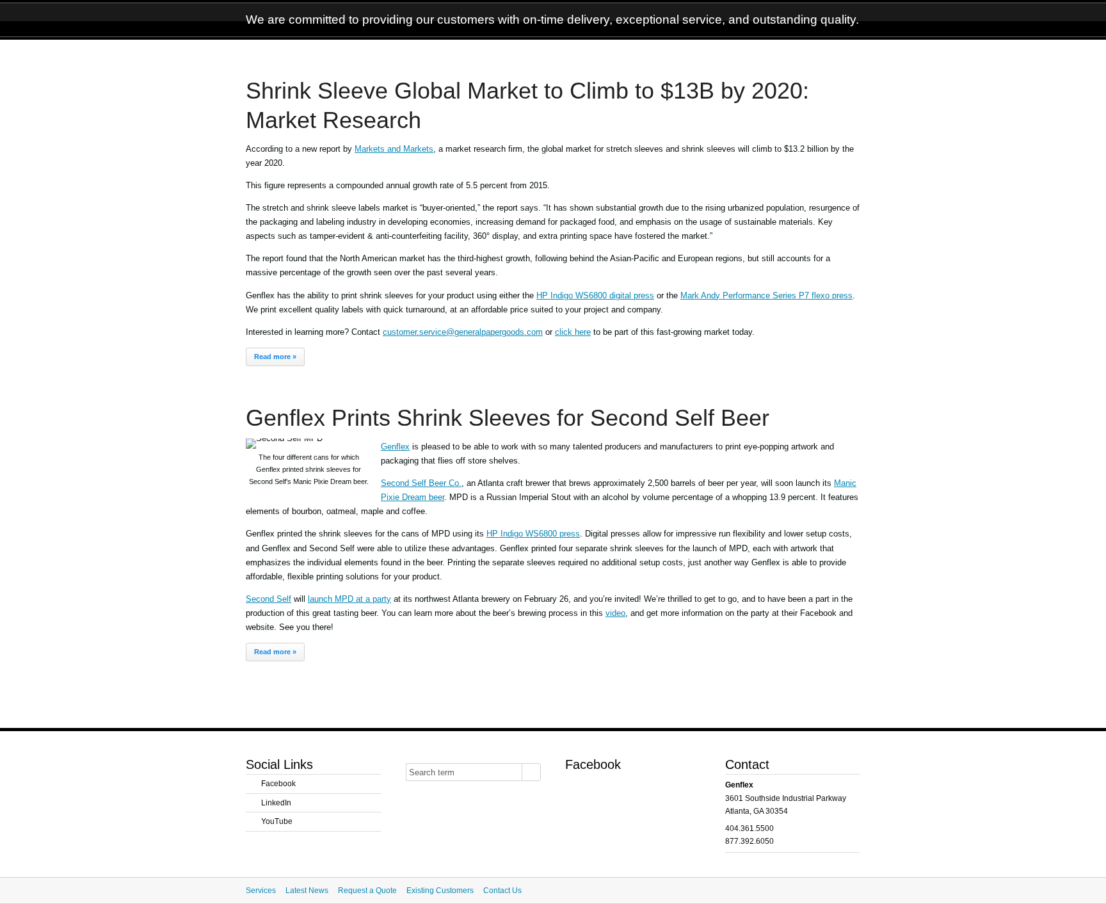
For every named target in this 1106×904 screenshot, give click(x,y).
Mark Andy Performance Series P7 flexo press (766, 295)
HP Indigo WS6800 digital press (595, 295)
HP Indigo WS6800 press (533, 533)
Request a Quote (367, 890)
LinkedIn (276, 802)
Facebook (278, 783)
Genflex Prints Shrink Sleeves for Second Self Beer (507, 418)
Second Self (268, 599)
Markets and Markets (394, 149)
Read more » (275, 356)
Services (261, 890)
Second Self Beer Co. (421, 483)
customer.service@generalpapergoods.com (463, 332)
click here (573, 332)
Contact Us (502, 890)
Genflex (395, 446)
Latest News (306, 890)
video (615, 613)
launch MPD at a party (349, 599)
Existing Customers (440, 890)
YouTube (277, 821)
